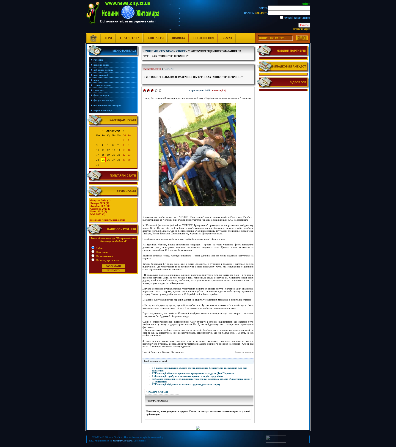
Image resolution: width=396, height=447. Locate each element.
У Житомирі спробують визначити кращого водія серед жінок (187, 376)
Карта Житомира (103, 110)
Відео (96, 80)
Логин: (263, 8)
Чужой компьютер (297, 18)
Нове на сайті (101, 64)
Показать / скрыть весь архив (107, 219)
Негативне (101, 252)
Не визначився (104, 256)
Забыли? (261, 12)
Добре (99, 248)
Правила (178, 38)
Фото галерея (101, 95)
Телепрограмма (102, 85)
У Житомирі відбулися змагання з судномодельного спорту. (186, 384)
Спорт (169, 68)
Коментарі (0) (219, 90)
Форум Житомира (104, 100)
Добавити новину (103, 69)
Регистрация (301, 29)
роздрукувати (158, 391)
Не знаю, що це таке (107, 260)
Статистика (130, 38)
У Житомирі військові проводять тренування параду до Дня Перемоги (193, 373)
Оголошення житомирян (107, 105)
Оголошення (203, 38)
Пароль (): (256, 12)
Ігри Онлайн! (101, 74)
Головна (98, 59)
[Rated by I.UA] (276, 441)
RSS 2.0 (227, 38)
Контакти (156, 38)
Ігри (108, 38)
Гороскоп (99, 90)
